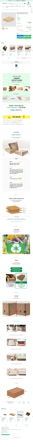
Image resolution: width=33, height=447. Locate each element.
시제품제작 (12, 6)
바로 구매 (28, 35)
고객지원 (7, 7)
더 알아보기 (16, 70)
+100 (20, 23)
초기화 (17, 23)
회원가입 (27, 31)
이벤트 (14, 6)
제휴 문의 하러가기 (6, 432)
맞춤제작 (7, 6)
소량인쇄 (9, 6)
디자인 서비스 (20, 6)
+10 (19, 23)
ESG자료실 (23, 6)
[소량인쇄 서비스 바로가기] (16, 94)
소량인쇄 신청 (24, 37)
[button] (24, 3)
